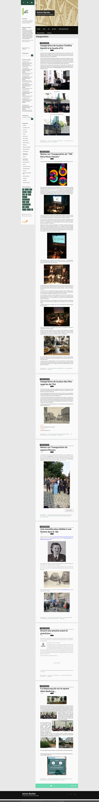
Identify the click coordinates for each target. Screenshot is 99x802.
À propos (49, 32)
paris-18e (29, 191)
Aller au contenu (3, 0)
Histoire (24, 156)
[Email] (32, 2)
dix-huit (54, 28)
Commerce (25, 129)
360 (66, 368)
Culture (24, 134)
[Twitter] (27, 2)
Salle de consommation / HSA (27, 173)
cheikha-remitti (68, 140)
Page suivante (74, 785)
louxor (29, 194)
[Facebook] (23, 2)
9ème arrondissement (26, 204)
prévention (24, 191)
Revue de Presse (40, 32)
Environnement (25, 151)
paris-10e (24, 209)
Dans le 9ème (25, 136)
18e (26, 194)
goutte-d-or (25, 196)
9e (32, 209)
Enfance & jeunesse (26, 149)
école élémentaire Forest (65, 589)
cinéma (44, 676)
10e (23, 189)
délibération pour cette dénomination (45, 539)
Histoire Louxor (57, 675)
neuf (44, 28)
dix (49, 28)
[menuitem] (38, 28)
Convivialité (25, 131)
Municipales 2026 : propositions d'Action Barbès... (27, 70)
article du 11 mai (50, 456)
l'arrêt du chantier (58, 67)
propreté (27, 206)
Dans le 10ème (25, 138)
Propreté (24, 170)
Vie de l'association (63, 28)
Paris (24, 194)
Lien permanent (43, 140)
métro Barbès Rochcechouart (25, 159)
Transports (25, 178)
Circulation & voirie (26, 127)
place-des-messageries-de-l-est (45, 435)
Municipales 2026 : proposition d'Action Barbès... (27, 93)
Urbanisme (25, 180)
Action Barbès (43, 12)
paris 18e (28, 209)
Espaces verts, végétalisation (25, 154)
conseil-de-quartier (26, 199)
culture (24, 201)
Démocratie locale (26, 142)
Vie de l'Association (26, 182)
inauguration (70, 368)
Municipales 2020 (26, 162)
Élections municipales (26, 146)
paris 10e (26, 189)
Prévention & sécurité (26, 166)
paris (65, 617)
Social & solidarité (26, 176)
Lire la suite (28, 22)
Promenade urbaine (26, 168)
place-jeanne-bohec (50, 618)
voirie (31, 189)
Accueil (38, 28)
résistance (68, 617)
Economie (24, 144)
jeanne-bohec (44, 618)
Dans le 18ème (25, 140)
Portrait (24, 164)
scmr (23, 206)
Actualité (24, 125)
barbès (27, 201)
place (72, 140)
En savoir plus (62, 801)
